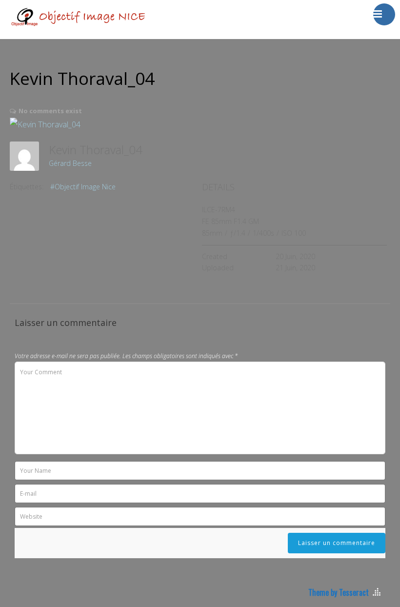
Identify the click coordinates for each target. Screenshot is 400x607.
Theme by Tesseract (338, 592)
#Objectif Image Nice (83, 186)
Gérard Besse (70, 163)
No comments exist (50, 110)
